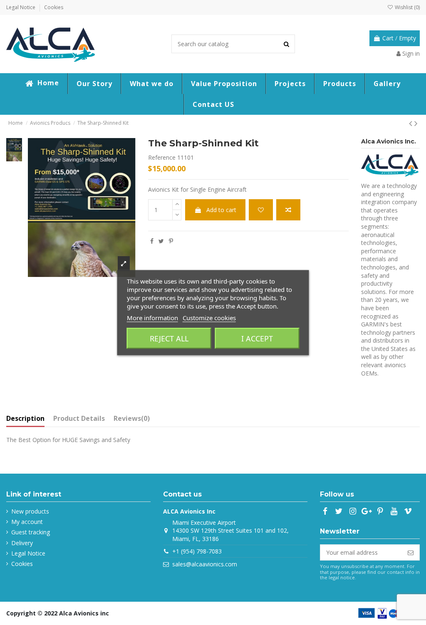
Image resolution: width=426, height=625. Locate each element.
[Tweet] (161, 241)
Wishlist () (407, 7)
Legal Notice (21, 7)
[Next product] (416, 123)
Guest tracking (30, 532)
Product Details (79, 419)
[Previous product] (411, 123)
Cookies (53, 7)
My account (27, 522)
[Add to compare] (288, 209)
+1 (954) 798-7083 (197, 551)
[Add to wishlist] (261, 209)
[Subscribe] (410, 553)
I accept (257, 338)
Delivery (22, 543)
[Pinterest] (171, 241)
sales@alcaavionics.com (204, 564)
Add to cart (221, 210)
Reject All (169, 338)
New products (30, 511)
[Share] (152, 241)
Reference (162, 157)
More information (152, 317)
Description (25, 419)
